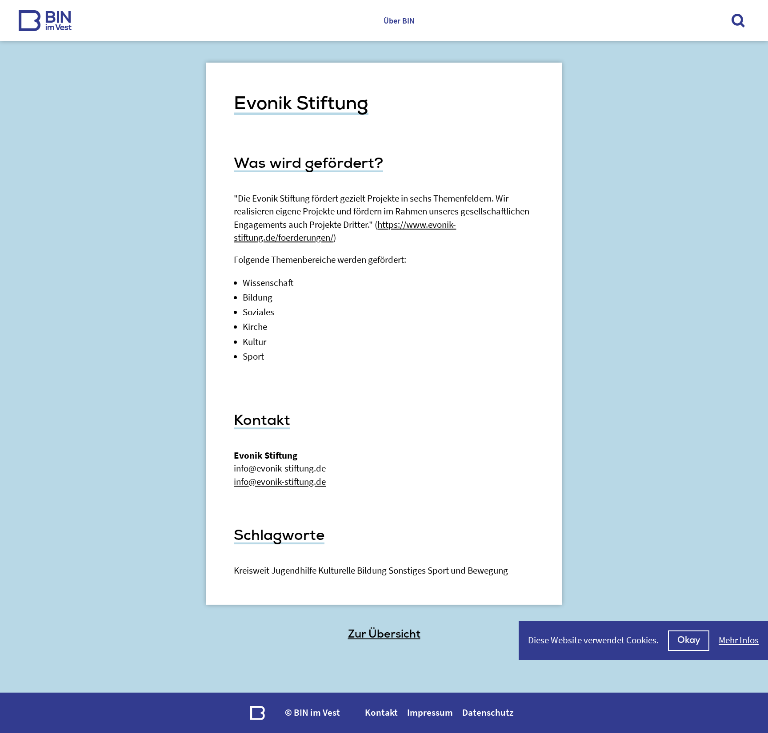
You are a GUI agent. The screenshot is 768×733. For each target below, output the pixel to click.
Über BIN (399, 21)
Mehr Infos (739, 640)
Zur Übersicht (384, 634)
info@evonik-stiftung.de (280, 481)
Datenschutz (487, 712)
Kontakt (381, 712)
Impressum (430, 712)
